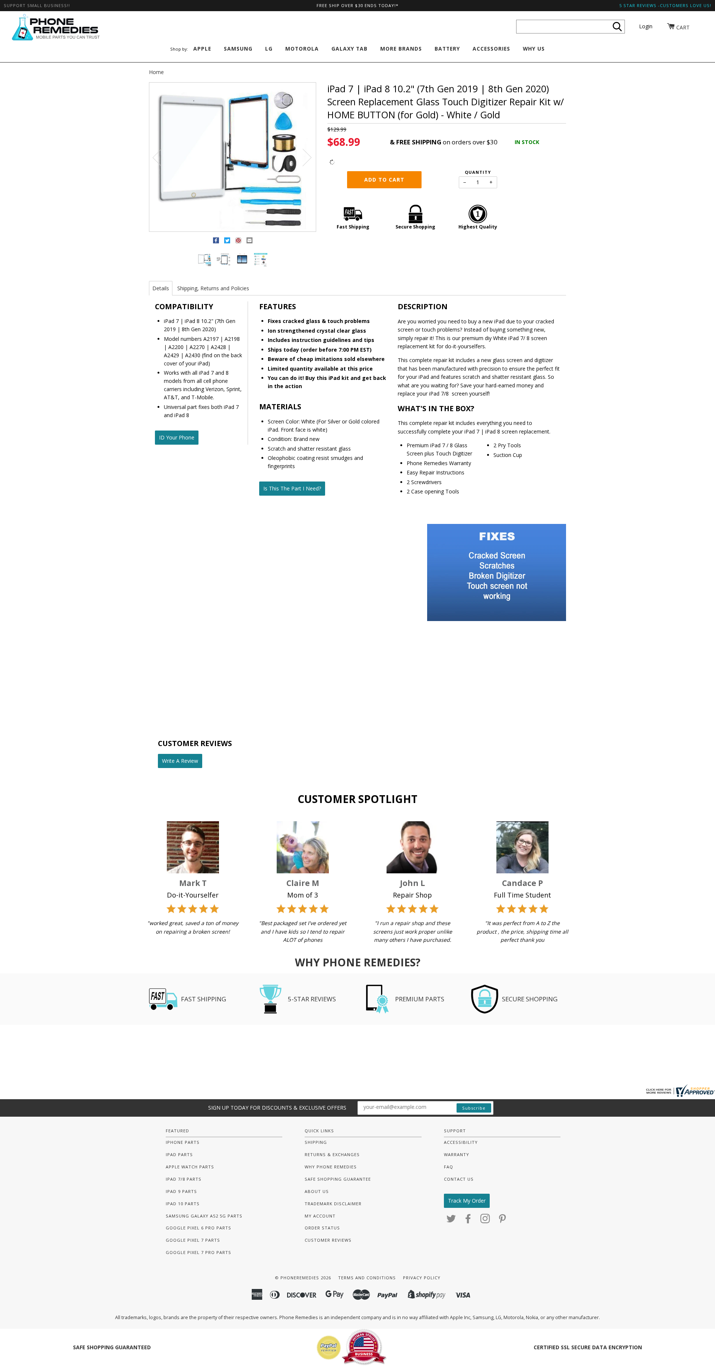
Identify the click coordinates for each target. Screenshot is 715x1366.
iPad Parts (179, 1154)
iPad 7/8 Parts (183, 1179)
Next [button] (302, 157)
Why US (534, 48)
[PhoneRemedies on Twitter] (451, 1220)
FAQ (448, 1167)
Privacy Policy (422, 1277)
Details (160, 288)
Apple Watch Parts (190, 1167)
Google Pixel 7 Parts (193, 1240)
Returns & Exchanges (332, 1154)
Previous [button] (161, 157)
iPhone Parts (183, 1142)
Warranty (456, 1154)
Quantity (478, 172)
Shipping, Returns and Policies (213, 288)
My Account (320, 1216)
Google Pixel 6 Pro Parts (198, 1228)
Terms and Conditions (367, 1277)
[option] (232, 157)
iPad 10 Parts (183, 1203)
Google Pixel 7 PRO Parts (198, 1252)
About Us (317, 1191)
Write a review (180, 760)
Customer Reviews (328, 1240)
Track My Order (467, 1200)
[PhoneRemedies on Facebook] (468, 1220)
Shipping (316, 1142)
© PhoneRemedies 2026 (303, 1277)
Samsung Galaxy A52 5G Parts (204, 1216)
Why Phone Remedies (331, 1167)
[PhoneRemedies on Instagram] (485, 1220)
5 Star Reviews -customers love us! (665, 5)
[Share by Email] (249, 241)
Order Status (322, 1228)
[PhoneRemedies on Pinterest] (503, 1220)
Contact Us (459, 1179)
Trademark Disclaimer (333, 1203)
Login (645, 26)
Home (156, 72)
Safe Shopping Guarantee (338, 1179)
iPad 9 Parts (181, 1191)
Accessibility (461, 1142)
